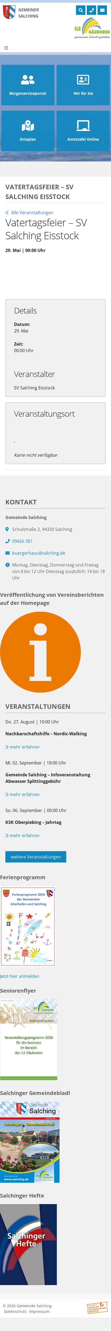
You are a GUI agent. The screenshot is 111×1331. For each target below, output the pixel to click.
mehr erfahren (24, 747)
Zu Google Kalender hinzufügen (41, 269)
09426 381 (22, 541)
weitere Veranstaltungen (36, 857)
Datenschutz (15, 1311)
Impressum (39, 1311)
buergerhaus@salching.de (38, 553)
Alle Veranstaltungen (31, 212)
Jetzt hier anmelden (19, 976)
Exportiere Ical (25, 282)
